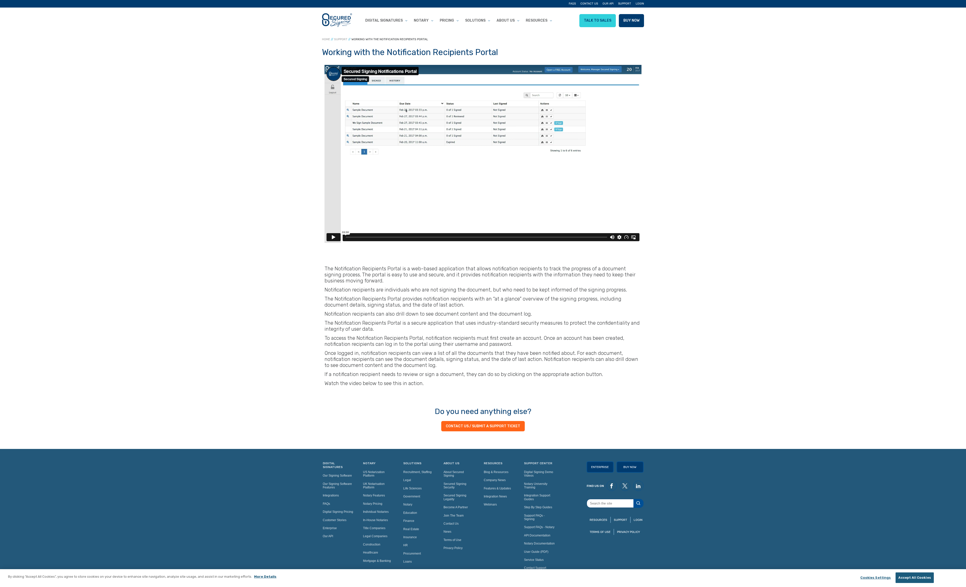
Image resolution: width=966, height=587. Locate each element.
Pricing (447, 20)
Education (410, 513)
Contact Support (535, 568)
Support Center (538, 463)
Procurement (412, 553)
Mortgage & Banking (377, 561)
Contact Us (589, 3)
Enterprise (330, 528)
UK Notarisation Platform (374, 485)
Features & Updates (497, 488)
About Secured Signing (454, 473)
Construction (371, 544)
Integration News (495, 496)
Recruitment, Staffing (417, 472)
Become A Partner (456, 507)
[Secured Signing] (337, 21)
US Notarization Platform (374, 473)
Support (624, 3)
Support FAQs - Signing (534, 517)
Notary (421, 20)
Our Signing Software (337, 475)
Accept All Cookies (914, 577)
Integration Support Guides (537, 497)
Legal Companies (375, 536)
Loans (407, 561)
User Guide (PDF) (536, 552)
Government (411, 496)
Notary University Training (535, 485)
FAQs (572, 3)
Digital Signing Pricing (338, 512)
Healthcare (370, 552)
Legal (407, 480)
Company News (495, 480)
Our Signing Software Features (337, 485)
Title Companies (374, 528)
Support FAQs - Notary (539, 527)
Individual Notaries (376, 512)
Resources (536, 20)
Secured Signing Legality (455, 497)
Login (640, 3)
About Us (506, 20)
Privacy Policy (453, 548)
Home (326, 39)
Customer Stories (334, 520)
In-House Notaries (375, 520)
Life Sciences (412, 488)
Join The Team (454, 515)
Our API (608, 3)
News (447, 531)
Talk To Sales (597, 20)
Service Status (534, 560)
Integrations (331, 495)
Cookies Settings (875, 577)
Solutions (475, 20)
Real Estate (411, 529)
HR (405, 545)
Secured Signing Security (455, 485)
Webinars (490, 504)
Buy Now (631, 20)
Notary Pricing (372, 504)
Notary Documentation (539, 543)
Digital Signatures (384, 20)
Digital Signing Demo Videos (538, 473)
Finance (408, 521)
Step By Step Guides (538, 507)
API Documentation (537, 535)
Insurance (410, 537)
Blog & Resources (496, 472)
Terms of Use (452, 540)
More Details (265, 576)
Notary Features (374, 495)
